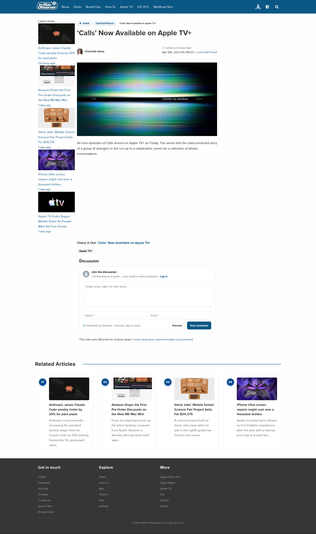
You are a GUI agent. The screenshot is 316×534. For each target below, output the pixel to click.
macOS (164, 500)
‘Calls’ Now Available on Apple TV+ (123, 242)
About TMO (45, 506)
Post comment (199, 325)
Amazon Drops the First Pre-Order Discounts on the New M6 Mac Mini (129, 409)
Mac (101, 488)
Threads (43, 494)
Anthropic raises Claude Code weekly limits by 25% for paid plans (67, 409)
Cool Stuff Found (105, 23)
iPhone (103, 494)
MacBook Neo (163, 6)
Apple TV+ (86, 251)
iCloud (164, 506)
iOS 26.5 (143, 6)
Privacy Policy (46, 512)
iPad (101, 500)
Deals (77, 6)
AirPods (104, 506)
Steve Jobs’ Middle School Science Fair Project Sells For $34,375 (194, 409)
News (65, 6)
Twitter (42, 477)
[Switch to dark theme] (267, 7)
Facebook (44, 483)
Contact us (44, 500)
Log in (164, 276)
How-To (110, 6)
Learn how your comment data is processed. (163, 339)
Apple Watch (167, 483)
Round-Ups (93, 6)
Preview (177, 325)
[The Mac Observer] (47, 7)
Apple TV (126, 6)
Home (86, 23)
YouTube (43, 488)
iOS (162, 494)
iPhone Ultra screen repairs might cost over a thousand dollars (255, 409)
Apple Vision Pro (170, 477)
